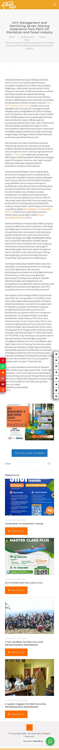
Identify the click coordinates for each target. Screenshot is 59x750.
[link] (29, 422)
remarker (24, 68)
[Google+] (3, 378)
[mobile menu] (54, 4)
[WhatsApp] (3, 367)
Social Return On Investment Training (24, 523)
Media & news (27, 37)
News (42, 37)
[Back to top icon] (29, 727)
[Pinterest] (3, 361)
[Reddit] (3, 372)
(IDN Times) (16, 154)
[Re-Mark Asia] (8, 4)
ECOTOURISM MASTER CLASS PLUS (23, 582)
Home (12, 37)
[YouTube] (3, 384)
